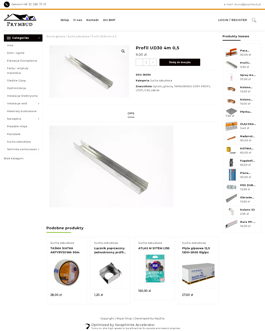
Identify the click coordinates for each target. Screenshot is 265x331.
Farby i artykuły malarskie (18, 70)
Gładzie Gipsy (16, 80)
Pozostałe (13, 134)
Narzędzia (14, 118)
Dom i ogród (15, 52)
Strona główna (55, 36)
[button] (123, 51)
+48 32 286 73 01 (34, 4)
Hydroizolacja (16, 88)
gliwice (167, 86)
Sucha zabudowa (19, 141)
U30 (147, 90)
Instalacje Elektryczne (22, 95)
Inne (10, 45)
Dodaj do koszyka (180, 62)
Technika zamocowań (22, 149)
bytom (157, 86)
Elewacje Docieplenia (22, 60)
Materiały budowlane (21, 111)
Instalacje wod (17, 103)
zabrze (155, 90)
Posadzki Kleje (17, 126)
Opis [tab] (131, 113)
